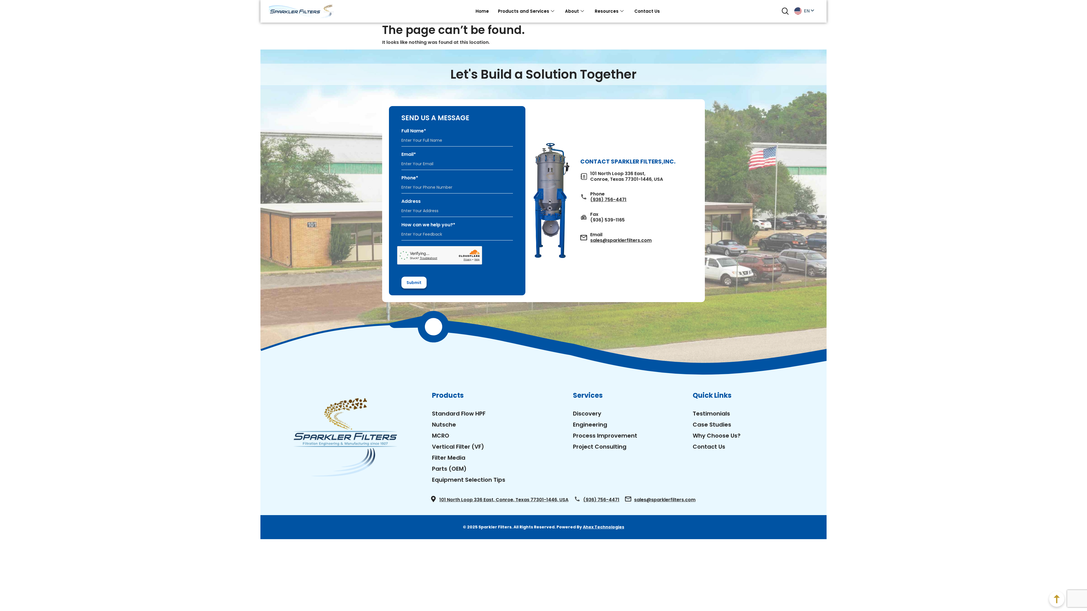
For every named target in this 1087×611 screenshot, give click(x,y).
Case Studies (712, 425)
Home (482, 11)
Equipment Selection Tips (468, 480)
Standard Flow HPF (458, 414)
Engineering (590, 425)
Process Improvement (605, 436)
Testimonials (711, 414)
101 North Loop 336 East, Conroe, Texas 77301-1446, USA (503, 499)
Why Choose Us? (717, 436)
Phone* (409, 178)
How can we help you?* (428, 225)
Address (411, 201)
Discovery (587, 414)
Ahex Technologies (603, 527)
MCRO (440, 436)
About (572, 11)
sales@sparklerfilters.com (621, 240)
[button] (785, 11)
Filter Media (448, 458)
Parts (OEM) (449, 469)
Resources (607, 11)
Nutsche (444, 425)
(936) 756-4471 (608, 200)
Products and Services (523, 11)
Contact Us (647, 11)
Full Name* (413, 131)
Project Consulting (599, 447)
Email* (408, 154)
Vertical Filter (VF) (458, 447)
